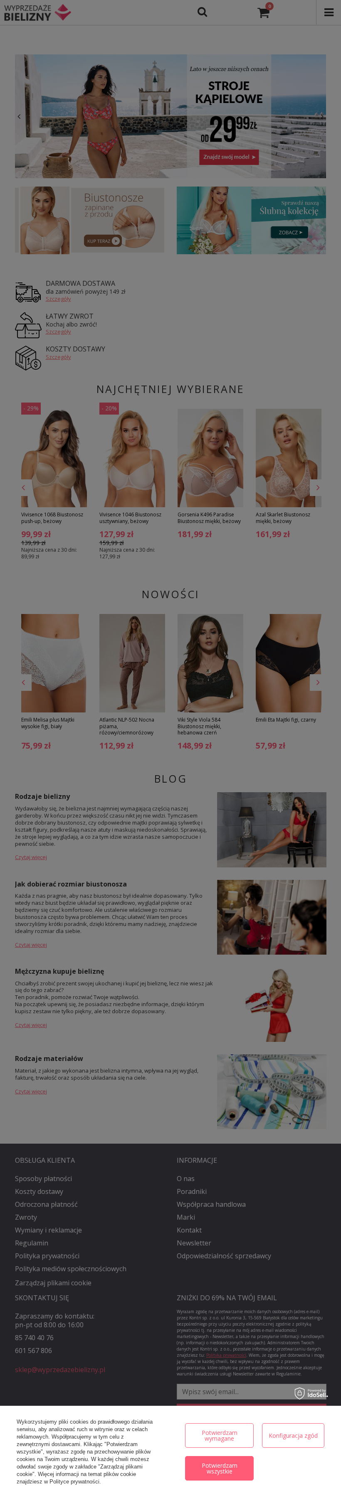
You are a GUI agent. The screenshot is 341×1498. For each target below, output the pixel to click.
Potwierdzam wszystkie (219, 1468)
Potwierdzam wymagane (219, 1435)
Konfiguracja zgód (293, 1435)
